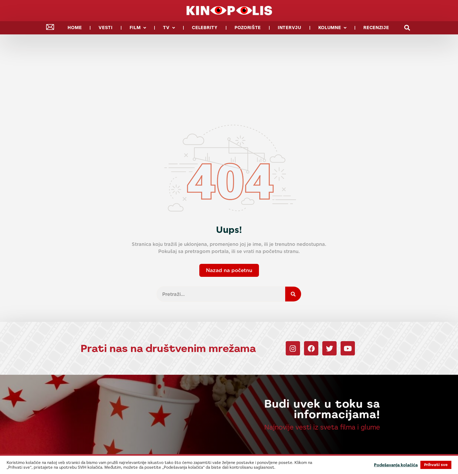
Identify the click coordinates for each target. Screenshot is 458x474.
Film (135, 27)
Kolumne (329, 27)
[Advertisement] (229, 74)
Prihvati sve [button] (436, 464)
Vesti (106, 27)
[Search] (293, 294)
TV (166, 27)
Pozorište (248, 27)
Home (75, 27)
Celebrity (204, 27)
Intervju (289, 27)
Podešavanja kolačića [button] (396, 465)
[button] (407, 28)
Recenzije (376, 27)
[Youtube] (348, 348)
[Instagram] (293, 348)
